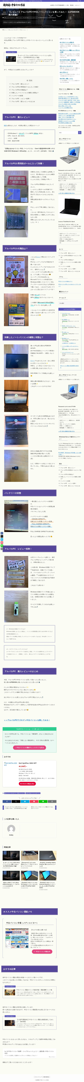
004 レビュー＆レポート (66, 66)
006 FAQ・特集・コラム (66, 78)
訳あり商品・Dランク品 (64, 106)
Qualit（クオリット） (67, 326)
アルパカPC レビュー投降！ (21, 98)
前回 (5, 125)
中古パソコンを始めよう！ (65, 281)
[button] (7, 801)
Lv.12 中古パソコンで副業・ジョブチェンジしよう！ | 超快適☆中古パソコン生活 (29, 1052)
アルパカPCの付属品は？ (20, 90)
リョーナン (65, 313)
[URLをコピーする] (52, 801)
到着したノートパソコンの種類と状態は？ (25, 93)
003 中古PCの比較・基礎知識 (68, 60)
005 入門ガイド (64, 72)
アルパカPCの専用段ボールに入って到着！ (25, 87)
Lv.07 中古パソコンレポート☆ (30, 17)
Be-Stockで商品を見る (27, 784)
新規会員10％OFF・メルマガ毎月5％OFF (69, 113)
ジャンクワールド (66, 352)
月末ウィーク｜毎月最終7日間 (66, 115)
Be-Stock (64, 338)
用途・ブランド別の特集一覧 (66, 117)
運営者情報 (46, 1077)
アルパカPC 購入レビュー (20, 84)
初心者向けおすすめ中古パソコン (67, 119)
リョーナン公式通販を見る (65, 107)
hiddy (11, 835)
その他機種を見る (65, 343)
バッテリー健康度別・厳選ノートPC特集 (69, 102)
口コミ (38, 257)
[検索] (80, 1)
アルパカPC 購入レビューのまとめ (23, 101)
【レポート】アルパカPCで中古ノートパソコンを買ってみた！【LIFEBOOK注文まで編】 (34, 56)
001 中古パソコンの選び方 (67, 42)
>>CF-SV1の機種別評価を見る (66, 193)
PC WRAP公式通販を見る (65, 123)
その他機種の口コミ (72, 343)
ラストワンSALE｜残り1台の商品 (67, 104)
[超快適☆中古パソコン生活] (14, 5)
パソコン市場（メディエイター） (70, 346)
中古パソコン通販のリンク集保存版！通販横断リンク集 (34, 990)
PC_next (64, 332)
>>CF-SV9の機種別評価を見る (66, 431)
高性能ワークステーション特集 (66, 121)
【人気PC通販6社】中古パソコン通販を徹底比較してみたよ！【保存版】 (34, 1020)
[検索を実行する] (79, 132)
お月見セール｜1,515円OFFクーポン (68, 96)
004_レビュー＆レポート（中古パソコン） (14, 17)
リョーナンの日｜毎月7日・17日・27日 (69, 100)
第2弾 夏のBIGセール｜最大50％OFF (68, 98)
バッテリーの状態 (17, 96)
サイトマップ (38, 1077)
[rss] (78, 1)
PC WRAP (64, 319)
